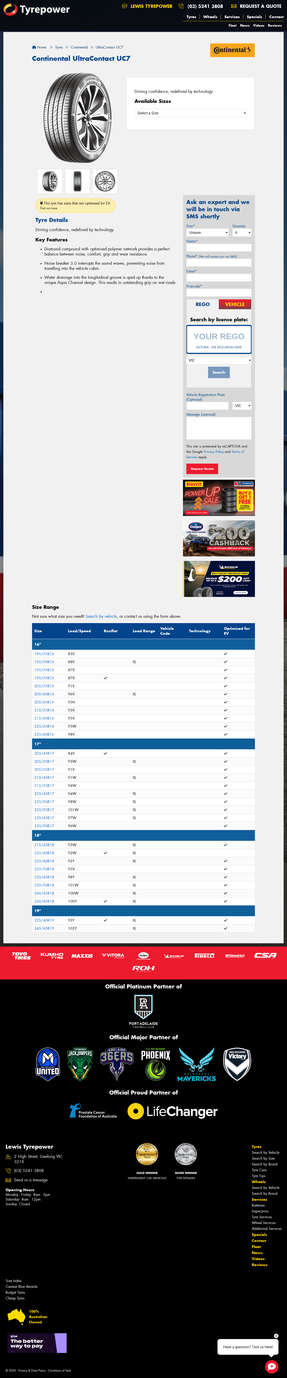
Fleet (233, 25)
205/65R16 (44, 702)
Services (232, 16)
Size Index (14, 1280)
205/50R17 (44, 761)
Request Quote (202, 469)
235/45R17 (44, 818)
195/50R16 (44, 662)
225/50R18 (44, 869)
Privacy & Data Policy (32, 1370)
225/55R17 (44, 809)
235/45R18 (44, 877)
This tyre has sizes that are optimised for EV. (75, 205)
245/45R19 (44, 928)
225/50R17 (44, 801)
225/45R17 (44, 793)
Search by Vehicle (265, 1152)
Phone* (211, 256)
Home (41, 47)
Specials (254, 16)
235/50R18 (44, 885)
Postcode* (194, 286)
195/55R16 (44, 670)
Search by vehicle (101, 616)
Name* (192, 241)
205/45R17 (44, 753)
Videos (258, 25)
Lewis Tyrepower (150, 6)
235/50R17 (44, 826)
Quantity (239, 226)
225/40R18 (44, 853)
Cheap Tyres (15, 1298)
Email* (191, 271)
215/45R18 (44, 845)
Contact (276, 16)
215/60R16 (44, 718)
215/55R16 (44, 710)
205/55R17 (44, 769)
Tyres (191, 16)
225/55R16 (44, 726)
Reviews (275, 25)
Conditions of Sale (59, 1370)
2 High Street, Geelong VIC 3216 (38, 1159)
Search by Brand (264, 1164)
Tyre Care (259, 1170)
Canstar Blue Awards (21, 1286)
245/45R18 (44, 893)
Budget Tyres (15, 1292)
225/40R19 (44, 920)
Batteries (258, 1205)
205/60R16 (44, 694)
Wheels (210, 16)
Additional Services (266, 1228)
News (245, 25)
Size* (190, 226)
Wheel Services (264, 1222)
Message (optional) (201, 414)
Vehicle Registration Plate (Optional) (205, 397)
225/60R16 (44, 734)
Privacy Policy (214, 451)
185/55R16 (44, 654)
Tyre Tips (258, 1176)
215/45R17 (44, 777)
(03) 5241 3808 (205, 6)
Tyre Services (262, 1217)
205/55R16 (44, 686)
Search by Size (263, 1158)
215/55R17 (44, 785)
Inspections (260, 1211)
